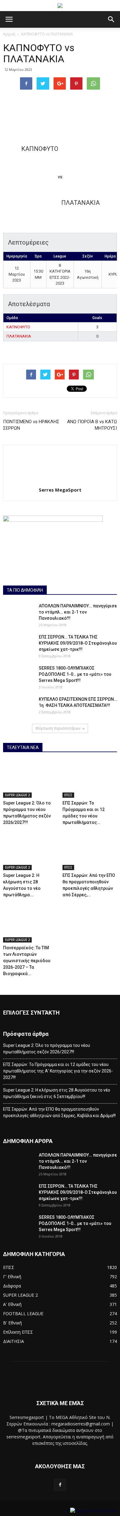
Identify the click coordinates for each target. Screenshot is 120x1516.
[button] (111, 19)
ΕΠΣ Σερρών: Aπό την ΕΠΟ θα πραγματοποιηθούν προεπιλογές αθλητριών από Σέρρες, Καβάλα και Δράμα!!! (59, 1112)
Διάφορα (12, 1286)
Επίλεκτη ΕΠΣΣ (18, 1332)
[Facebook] (60, 1485)
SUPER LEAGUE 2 (17, 795)
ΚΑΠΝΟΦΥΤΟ (18, 327)
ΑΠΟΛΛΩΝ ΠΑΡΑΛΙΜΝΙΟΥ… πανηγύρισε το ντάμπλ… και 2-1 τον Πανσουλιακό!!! (78, 612)
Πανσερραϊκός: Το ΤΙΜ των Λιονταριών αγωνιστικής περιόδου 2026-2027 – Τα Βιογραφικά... (26, 960)
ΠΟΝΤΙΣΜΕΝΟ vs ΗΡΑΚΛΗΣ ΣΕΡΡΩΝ (31, 425)
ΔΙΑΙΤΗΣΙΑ (13, 1341)
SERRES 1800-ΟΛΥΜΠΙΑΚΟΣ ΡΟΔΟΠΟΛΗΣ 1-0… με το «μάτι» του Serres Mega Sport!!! (75, 674)
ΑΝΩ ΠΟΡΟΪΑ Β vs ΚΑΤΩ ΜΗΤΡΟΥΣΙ (92, 425)
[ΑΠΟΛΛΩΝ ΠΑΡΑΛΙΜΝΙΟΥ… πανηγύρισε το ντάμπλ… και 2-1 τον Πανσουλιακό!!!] (18, 613)
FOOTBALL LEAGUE (23, 1313)
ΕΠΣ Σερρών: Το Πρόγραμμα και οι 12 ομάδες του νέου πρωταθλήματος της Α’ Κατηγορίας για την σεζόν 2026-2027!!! (58, 1071)
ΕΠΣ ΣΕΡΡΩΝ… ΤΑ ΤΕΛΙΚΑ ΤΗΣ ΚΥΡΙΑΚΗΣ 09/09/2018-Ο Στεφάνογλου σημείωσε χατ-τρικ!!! (78, 643)
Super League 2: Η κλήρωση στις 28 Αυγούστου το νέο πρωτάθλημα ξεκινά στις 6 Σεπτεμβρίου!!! (56, 1093)
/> (68, 1511)
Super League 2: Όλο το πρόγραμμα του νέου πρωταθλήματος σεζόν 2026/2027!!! (46, 1048)
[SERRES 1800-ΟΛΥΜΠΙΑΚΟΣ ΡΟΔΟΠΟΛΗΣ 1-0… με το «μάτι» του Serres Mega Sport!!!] (18, 676)
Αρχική (9, 34)
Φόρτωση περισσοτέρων (57, 728)
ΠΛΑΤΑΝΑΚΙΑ (18, 336)
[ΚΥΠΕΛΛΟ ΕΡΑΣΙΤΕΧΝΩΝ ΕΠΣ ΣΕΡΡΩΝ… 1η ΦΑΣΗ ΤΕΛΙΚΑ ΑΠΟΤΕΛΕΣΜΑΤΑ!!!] (18, 707)
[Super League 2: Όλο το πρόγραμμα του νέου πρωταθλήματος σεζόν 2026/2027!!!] (30, 779)
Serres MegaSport (60, 490)
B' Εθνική (12, 1323)
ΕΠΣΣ (68, 795)
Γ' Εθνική (12, 1276)
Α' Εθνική (12, 1304)
